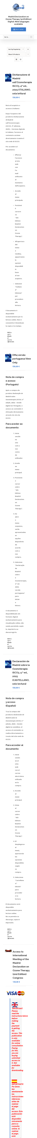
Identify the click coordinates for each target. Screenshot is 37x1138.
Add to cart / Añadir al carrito (9, 336)
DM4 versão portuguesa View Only (21, 359)
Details (11, 342)
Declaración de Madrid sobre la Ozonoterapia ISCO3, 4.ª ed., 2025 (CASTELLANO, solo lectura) (21, 672)
